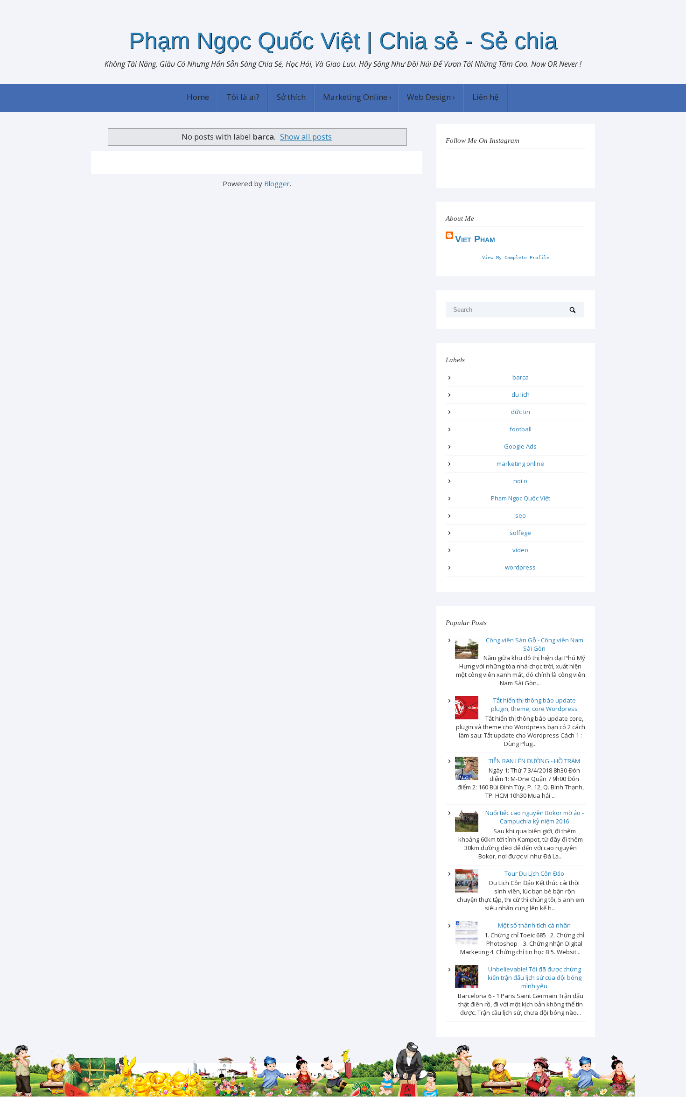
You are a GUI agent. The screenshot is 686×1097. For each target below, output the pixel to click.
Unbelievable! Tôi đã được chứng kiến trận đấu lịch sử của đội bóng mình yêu (534, 977)
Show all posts (306, 136)
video (520, 550)
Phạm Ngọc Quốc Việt (520, 498)
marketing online (520, 463)
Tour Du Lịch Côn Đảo (534, 873)
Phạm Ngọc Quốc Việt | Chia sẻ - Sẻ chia (343, 41)
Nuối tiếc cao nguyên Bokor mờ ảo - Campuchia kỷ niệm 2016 (534, 817)
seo (520, 515)
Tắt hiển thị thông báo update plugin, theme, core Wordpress (534, 704)
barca (520, 377)
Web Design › (431, 96)
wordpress (520, 567)
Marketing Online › (357, 96)
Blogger (277, 183)
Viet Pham (475, 239)
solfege (520, 532)
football (521, 429)
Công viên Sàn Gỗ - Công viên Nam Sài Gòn (534, 644)
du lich (520, 394)
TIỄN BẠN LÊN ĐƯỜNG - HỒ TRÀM (534, 761)
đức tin (520, 412)
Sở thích (291, 96)
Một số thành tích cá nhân (534, 925)
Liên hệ (485, 96)
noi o (520, 481)
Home (198, 96)
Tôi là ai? (242, 96)
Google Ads (520, 446)
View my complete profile (515, 257)
